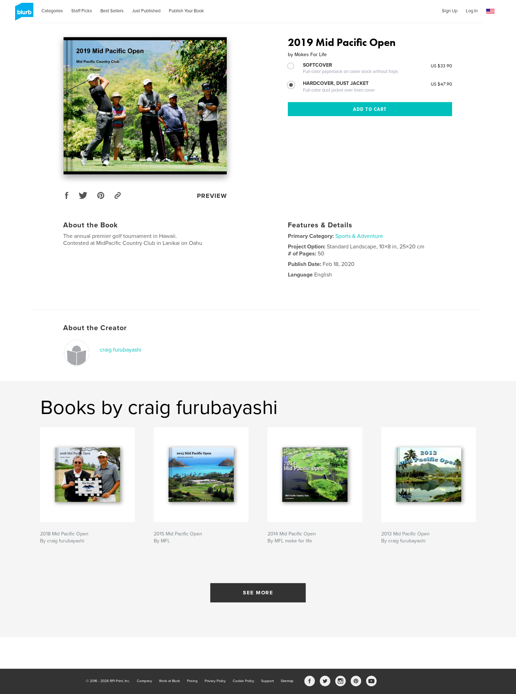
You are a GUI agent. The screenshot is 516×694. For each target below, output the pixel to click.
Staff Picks (81, 11)
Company (144, 681)
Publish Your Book (186, 11)
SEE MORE (258, 592)
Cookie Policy (243, 681)
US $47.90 (441, 84)
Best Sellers (112, 11)
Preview (212, 196)
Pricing (192, 681)
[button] (490, 11)
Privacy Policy (215, 681)
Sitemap (287, 681)
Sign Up (449, 11)
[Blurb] (23, 14)
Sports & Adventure (359, 236)
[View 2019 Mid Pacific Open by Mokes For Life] (145, 105)
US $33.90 (441, 65)
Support (267, 681)
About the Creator (95, 328)
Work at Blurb (169, 681)
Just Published (146, 11)
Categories (52, 11)
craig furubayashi (120, 349)
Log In (472, 11)
